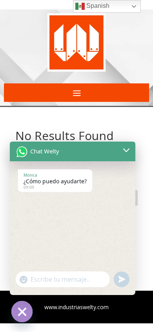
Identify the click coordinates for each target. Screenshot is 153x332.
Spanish (97, 5)
